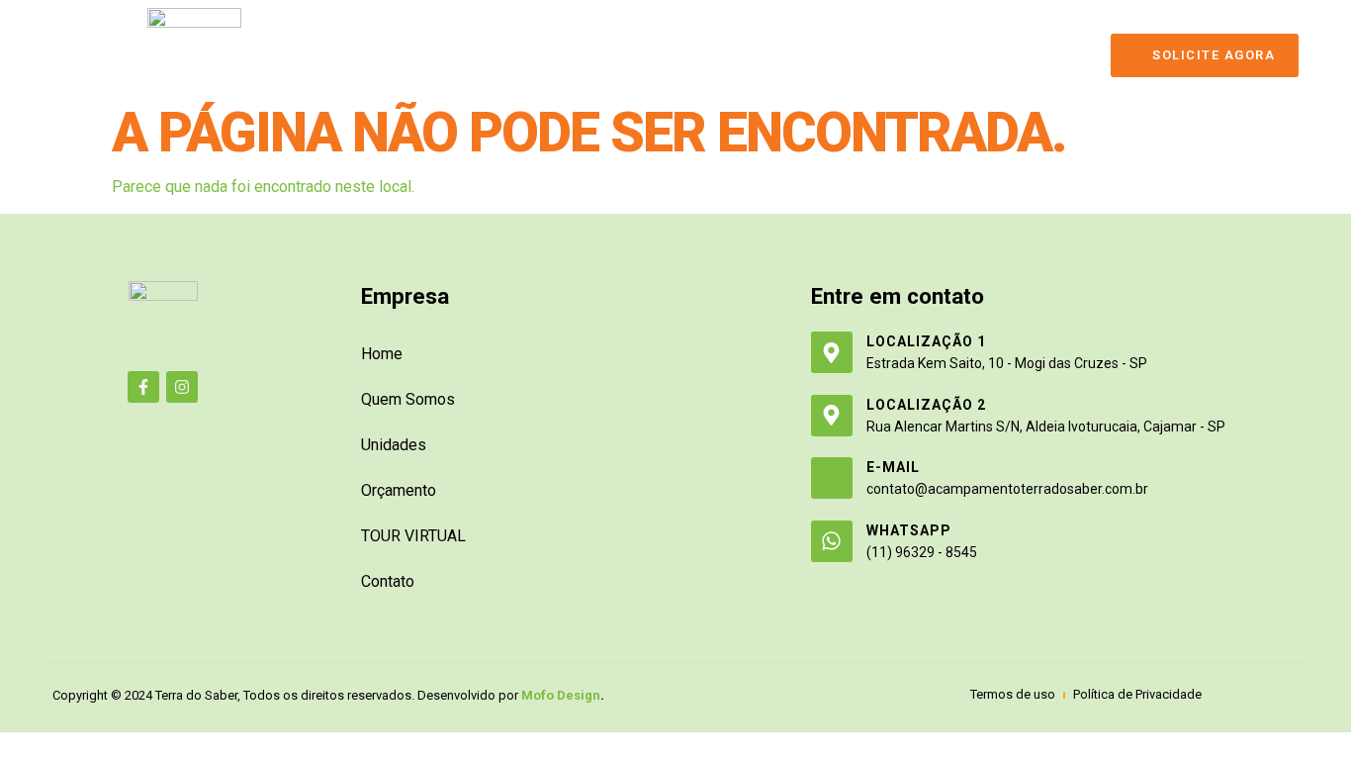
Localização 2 (926, 405)
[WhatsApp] (832, 541)
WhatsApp (908, 530)
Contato (901, 54)
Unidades (572, 54)
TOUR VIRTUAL (794, 54)
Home (378, 54)
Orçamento (674, 54)
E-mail (893, 467)
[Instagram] (182, 387)
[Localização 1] (832, 352)
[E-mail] (832, 478)
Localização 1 (926, 341)
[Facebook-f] (143, 387)
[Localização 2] (832, 415)
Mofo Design (560, 695)
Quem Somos (467, 54)
